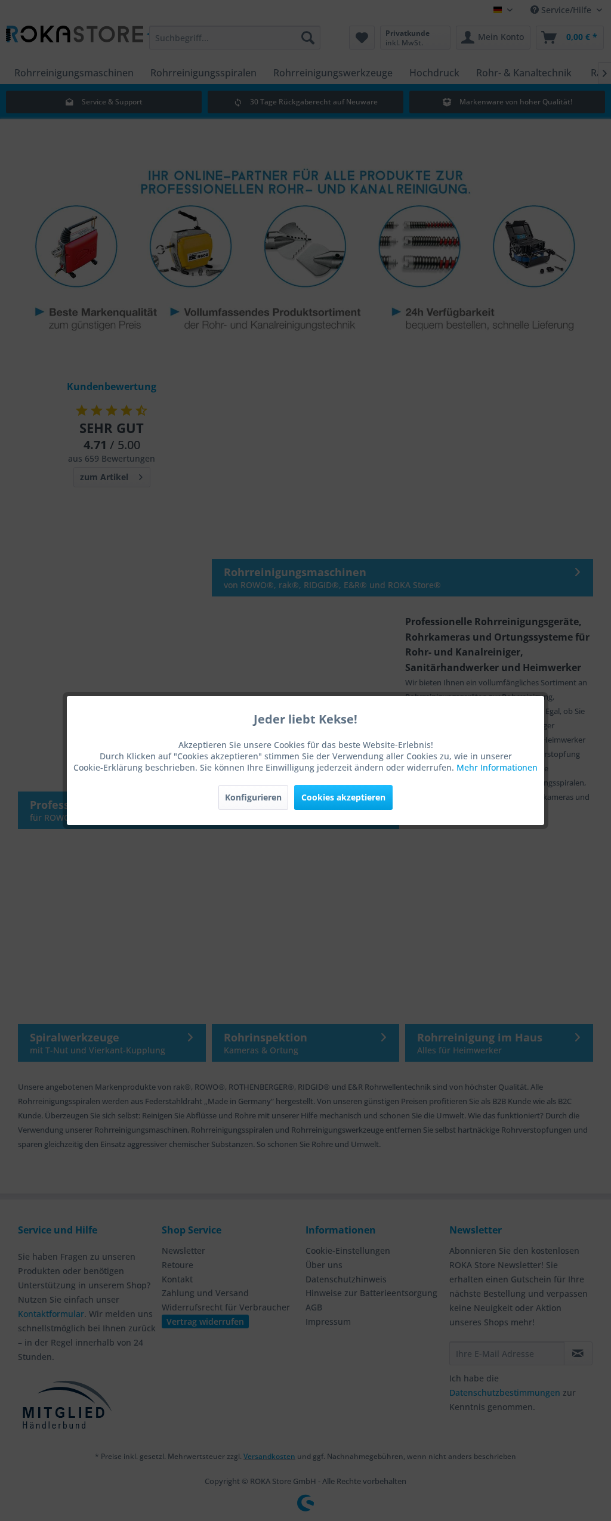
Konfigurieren (253, 797)
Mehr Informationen (497, 767)
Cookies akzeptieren (343, 797)
